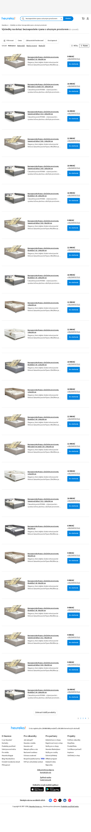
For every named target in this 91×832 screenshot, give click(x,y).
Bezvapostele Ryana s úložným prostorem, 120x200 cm (43, 391)
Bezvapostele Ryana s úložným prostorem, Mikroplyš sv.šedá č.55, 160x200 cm (43, 85)
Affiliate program (51, 759)
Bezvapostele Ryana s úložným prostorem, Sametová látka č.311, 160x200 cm (43, 500)
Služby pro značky (52, 752)
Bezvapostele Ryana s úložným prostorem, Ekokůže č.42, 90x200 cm (43, 58)
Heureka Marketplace (53, 749)
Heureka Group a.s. (35, 806)
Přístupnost (6, 765)
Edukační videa (51, 762)
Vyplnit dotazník (45, 780)
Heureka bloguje (7, 755)
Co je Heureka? (7, 740)
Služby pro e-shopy (52, 746)
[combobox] (41, 18)
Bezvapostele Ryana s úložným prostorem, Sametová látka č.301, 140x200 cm (43, 140)
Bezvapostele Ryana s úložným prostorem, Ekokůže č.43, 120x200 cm (43, 363)
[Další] (88, 718)
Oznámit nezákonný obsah (11, 762)
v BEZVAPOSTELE (73, 59)
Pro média (5, 752)
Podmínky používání (8, 746)
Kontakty (5, 743)
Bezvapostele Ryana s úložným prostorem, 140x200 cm (43, 304)
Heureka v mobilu (30, 743)
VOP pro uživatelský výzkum (33, 762)
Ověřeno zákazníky (73, 740)
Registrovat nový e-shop (54, 743)
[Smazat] (61, 18)
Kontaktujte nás (45, 772)
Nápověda (49, 765)
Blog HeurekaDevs (8, 759)
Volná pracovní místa (9, 749)
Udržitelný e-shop (73, 755)
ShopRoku (70, 743)
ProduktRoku (72, 746)
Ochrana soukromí (30, 755)
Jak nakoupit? (28, 740)
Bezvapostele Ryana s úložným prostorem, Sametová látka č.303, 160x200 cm (43, 167)
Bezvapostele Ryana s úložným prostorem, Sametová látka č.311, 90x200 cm (43, 636)
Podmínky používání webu (70, 806)
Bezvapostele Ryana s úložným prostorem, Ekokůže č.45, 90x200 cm (43, 609)
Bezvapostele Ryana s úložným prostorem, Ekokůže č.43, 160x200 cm (43, 276)
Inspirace (70, 752)
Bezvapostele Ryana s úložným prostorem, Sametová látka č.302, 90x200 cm (43, 222)
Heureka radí (28, 746)
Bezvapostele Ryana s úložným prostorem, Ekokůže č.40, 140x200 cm (43, 418)
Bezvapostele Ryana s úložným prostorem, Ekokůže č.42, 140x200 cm (43, 249)
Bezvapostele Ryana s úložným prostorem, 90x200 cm (43, 527)
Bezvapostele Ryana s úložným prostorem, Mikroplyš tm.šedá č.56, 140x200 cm (43, 445)
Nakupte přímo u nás (31, 749)
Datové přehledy (51, 755)
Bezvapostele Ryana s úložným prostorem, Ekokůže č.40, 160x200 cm (43, 195)
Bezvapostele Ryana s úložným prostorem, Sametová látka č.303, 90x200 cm (43, 664)
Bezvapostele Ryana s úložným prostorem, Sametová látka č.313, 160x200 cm (43, 113)
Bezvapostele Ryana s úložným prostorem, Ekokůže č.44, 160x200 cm (43, 691)
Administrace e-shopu (53, 740)
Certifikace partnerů (74, 749)
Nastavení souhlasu (30, 752)
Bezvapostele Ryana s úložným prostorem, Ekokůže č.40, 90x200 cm (43, 582)
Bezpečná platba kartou (32, 759)
